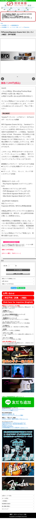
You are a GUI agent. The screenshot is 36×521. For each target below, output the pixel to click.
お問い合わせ (5, 281)
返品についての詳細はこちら (9, 278)
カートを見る (5, 498)
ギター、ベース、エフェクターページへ (13, 409)
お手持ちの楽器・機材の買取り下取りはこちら (15, 419)
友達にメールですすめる (8, 283)
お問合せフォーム (7, 425)
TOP (2, 23)
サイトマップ (5, 509)
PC (25, 514)
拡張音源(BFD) (15, 25)
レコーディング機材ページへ (10, 410)
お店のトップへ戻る (6, 495)
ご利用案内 (4, 501)
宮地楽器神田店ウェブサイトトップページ (14, 422)
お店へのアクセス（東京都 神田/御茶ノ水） (14, 424)
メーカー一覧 (14, 27)
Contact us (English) (7, 426)
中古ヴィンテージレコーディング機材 (12, 415)
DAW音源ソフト (5, 25)
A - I (21, 27)
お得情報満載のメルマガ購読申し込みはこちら (15, 427)
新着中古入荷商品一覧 (8, 414)
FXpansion (26, 27)
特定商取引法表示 (6, 503)
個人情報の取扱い (6, 506)
